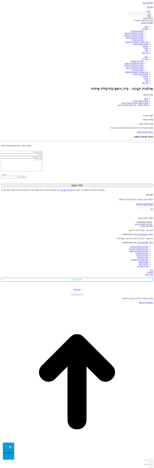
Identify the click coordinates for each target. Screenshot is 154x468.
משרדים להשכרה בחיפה (139, 247)
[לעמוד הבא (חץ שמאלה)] (150, 462)
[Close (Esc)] (152, 464)
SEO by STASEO (146, 303)
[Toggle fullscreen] (147, 464)
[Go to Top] (77, 457)
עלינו (151, 270)
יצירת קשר (149, 275)
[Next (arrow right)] (150, 466)
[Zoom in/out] (145, 464)
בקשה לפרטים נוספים (145, 132)
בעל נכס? (77, 289)
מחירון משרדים (142, 266)
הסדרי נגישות (77, 280)
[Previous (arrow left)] (152, 466)
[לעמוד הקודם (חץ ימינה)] (152, 462)
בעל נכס (150, 7)
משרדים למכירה (142, 255)
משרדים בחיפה (142, 258)
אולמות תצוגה (143, 262)
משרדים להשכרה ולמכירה (143, 224)
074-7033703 (148, 3)
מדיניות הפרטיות (66, 190)
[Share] (150, 464)
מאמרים (150, 272)
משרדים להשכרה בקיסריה (138, 249)
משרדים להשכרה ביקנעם (139, 251)
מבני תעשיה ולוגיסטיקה (139, 260)
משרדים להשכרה (141, 253)
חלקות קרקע (143, 264)
